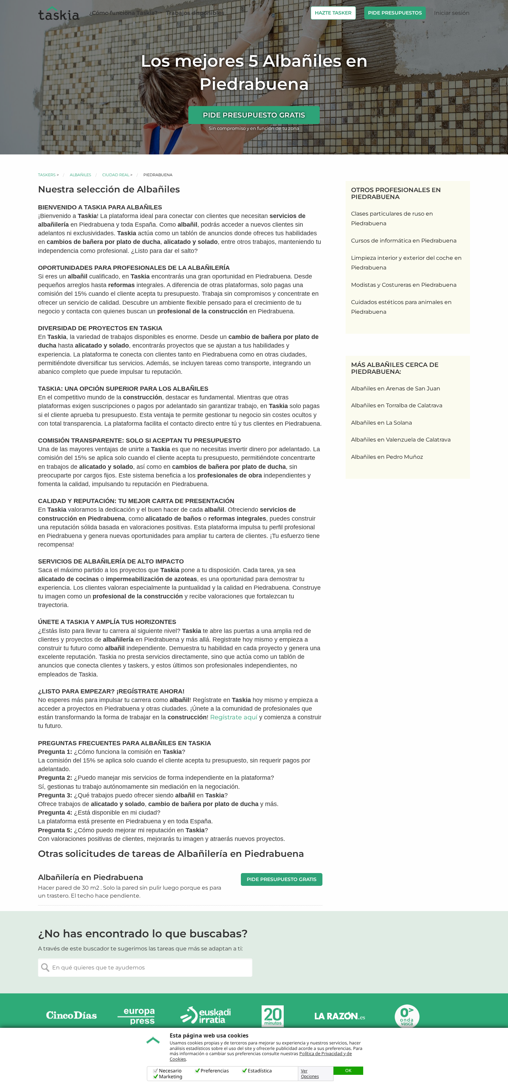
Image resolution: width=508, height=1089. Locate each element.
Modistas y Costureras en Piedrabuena (404, 285)
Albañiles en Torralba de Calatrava (396, 405)
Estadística (260, 1071)
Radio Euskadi (205, 1016)
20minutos (272, 1016)
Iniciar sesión (452, 13)
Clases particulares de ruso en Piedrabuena (392, 218)
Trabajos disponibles (195, 13)
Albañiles (80, 174)
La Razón (339, 1016)
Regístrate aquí (233, 717)
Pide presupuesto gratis (254, 115)
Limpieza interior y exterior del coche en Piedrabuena (406, 263)
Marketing (170, 1077)
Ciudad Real (115, 174)
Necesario (170, 1071)
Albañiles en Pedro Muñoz (387, 457)
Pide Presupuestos (395, 13)
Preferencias (215, 1071)
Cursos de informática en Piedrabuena (404, 240)
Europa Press (138, 1016)
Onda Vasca (406, 1016)
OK (348, 1070)
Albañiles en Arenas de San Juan (395, 388)
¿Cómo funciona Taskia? (123, 13)
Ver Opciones (310, 1073)
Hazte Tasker (333, 13)
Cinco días (71, 1016)
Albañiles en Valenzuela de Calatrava (401, 439)
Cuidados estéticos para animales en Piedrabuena (401, 307)
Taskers (47, 174)
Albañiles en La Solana (381, 422)
